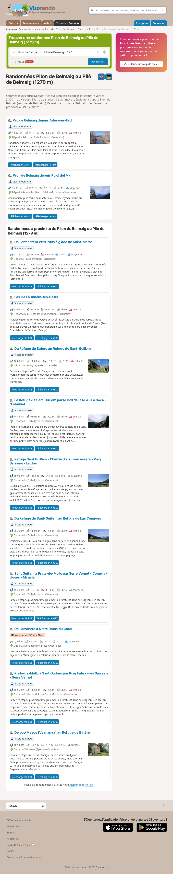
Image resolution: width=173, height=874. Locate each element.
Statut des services (75, 867)
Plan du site (13, 826)
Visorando (11, 29)
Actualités (12, 838)
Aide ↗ (48, 23)
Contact (11, 851)
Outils (12, 23)
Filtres (25, 61)
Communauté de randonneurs (24, 857)
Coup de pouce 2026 (18, 844)
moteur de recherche (82, 784)
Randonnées (30, 23)
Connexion (159, 23)
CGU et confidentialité (19, 820)
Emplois (11, 832)
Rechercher (97, 61)
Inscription (142, 23)
